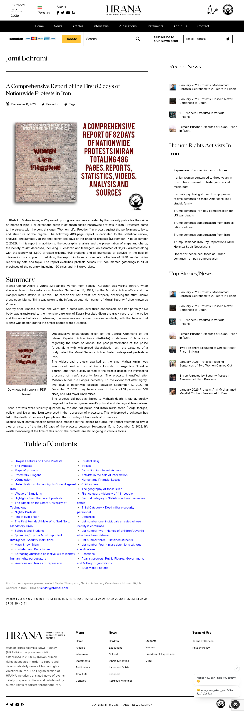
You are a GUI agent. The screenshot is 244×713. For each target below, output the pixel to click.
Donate (71, 39)
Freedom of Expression (160, 654)
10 (40, 599)
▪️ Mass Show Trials (24, 544)
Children (114, 641)
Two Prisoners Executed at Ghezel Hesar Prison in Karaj (208, 349)
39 (16, 603)
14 (55, 599)
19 (74, 599)
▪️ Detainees (86, 517)
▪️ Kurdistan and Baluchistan (30, 549)
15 (59, 599)
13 (51, 599)
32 (129, 599)
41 (25, 603)
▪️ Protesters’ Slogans (25, 475)
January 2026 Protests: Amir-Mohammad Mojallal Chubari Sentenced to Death (208, 391)
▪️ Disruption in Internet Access (99, 470)
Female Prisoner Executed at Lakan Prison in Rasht (208, 128)
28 (112, 599)
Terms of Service (203, 641)
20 (79, 599)
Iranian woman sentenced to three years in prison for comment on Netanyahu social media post (203, 182)
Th (43, 461)
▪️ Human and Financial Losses (98, 479)
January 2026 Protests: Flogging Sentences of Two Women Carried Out (206, 363)
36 (146, 599)
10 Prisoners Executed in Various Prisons (202, 114)
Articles (77, 26)
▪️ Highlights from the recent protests (36, 498)
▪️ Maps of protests (24, 470)
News (58, 26)
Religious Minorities (121, 680)
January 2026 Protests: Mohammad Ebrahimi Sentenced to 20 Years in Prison (208, 87)
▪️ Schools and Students (27, 530)
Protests (56, 461)
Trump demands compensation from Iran (202, 234)
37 (7, 603)
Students (151, 641)
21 (83, 599)
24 (95, 599)
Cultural (113, 654)
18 (71, 599)
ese (47, 461)
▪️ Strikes (84, 465)
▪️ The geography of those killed (99, 489)
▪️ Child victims (87, 484)
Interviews (101, 26)
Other (149, 660)
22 (87, 599)
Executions (115, 647)
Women (150, 647)
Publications (128, 26)
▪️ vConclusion (20, 479)
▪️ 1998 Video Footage (92, 568)
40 (21, 603)
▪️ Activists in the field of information (102, 475)
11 (44, 599)
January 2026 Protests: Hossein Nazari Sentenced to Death (206, 101)
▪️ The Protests (21, 465)
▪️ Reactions (86, 554)
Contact (203, 26)
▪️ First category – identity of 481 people (105, 493)
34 (137, 599)
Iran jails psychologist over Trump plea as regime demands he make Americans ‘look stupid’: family (202, 198)
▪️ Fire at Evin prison (24, 517)
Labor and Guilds (119, 667)
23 (91, 599)
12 (47, 599)
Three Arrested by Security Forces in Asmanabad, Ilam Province (205, 377)
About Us (180, 26)
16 (63, 599)
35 (141, 599)
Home (39, 26)
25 (99, 599)
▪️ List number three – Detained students (105, 540)
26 (104, 599)
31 (125, 599)
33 (133, 599)
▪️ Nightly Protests (23, 512)
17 (67, 599)
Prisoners (114, 674)
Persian (44, 12)
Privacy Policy (201, 647)
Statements (155, 26)
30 (121, 599)
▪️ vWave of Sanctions (26, 493)
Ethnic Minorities (119, 661)
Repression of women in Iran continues (200, 170)
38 (12, 603)
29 (116, 599)
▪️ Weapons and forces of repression (36, 563)
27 (108, 599)
